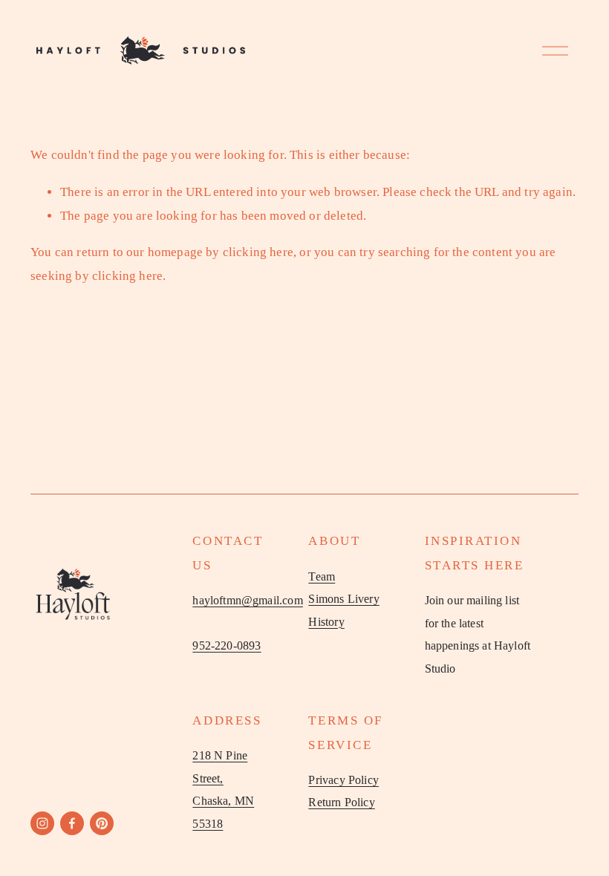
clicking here (258, 252)
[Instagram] (42, 823)
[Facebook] (72, 823)
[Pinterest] (102, 823)
